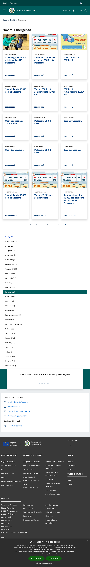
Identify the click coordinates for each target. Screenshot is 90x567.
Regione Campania (10, 3)
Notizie (70, 461)
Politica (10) (9, 319)
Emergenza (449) (11, 292)
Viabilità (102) (10, 365)
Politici (3, 477)
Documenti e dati (7, 485)
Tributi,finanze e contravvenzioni (51, 474)
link (57, 554)
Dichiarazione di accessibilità (51, 521)
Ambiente (49, 479)
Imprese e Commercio (31, 473)
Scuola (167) (10, 333)
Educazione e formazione (54, 461)
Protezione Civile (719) (13, 324)
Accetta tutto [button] (36, 558)
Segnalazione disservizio (32, 512)
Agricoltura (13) (11, 241)
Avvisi (70, 469)
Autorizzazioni (50, 490)
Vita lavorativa (28, 469)
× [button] (87, 541)
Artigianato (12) (11, 255)
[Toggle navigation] (4, 10)
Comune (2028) (11, 269)
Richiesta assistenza (31, 520)
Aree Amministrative (9, 465)
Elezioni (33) (9, 287)
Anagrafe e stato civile (31, 461)
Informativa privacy (52, 512)
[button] (45, 563)
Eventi (70, 484)
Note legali (49, 516)
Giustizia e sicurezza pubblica (53, 467)
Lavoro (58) (9, 301)
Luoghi (70, 480)
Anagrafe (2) (9, 250)
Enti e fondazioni (7, 473)
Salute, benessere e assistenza (52, 485)
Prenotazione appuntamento (28, 506)
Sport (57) (9, 347)
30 (59, 224)
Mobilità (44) (10, 305)
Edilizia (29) (9, 282)
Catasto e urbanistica (31, 480)
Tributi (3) (9, 352)
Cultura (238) (10, 273)
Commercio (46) (11, 264)
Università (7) (10, 361)
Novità (12, 20)
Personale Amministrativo (11, 481)
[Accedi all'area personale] (81, 3)
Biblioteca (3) (10, 259)
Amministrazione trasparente (51, 506)
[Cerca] (85, 10)
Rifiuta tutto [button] (54, 558)
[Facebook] (72, 10)
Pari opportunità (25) (13, 315)
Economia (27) (10, 278)
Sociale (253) (10, 342)
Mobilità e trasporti (30, 487)
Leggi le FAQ (28, 516)
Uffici (3, 469)
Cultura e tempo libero (31, 465)
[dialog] (45, 553)
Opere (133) (9, 310)
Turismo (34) (10, 356)
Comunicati (72, 465)
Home (5, 20)
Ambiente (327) (11, 246)
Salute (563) (9, 328)
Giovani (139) (10, 296)
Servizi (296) (10, 338)
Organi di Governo (8, 461)
